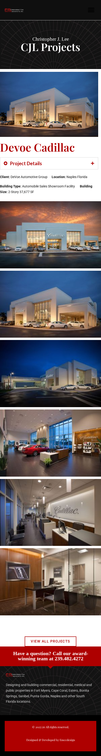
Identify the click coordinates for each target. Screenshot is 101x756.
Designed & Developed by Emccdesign (50, 740)
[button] (91, 10)
